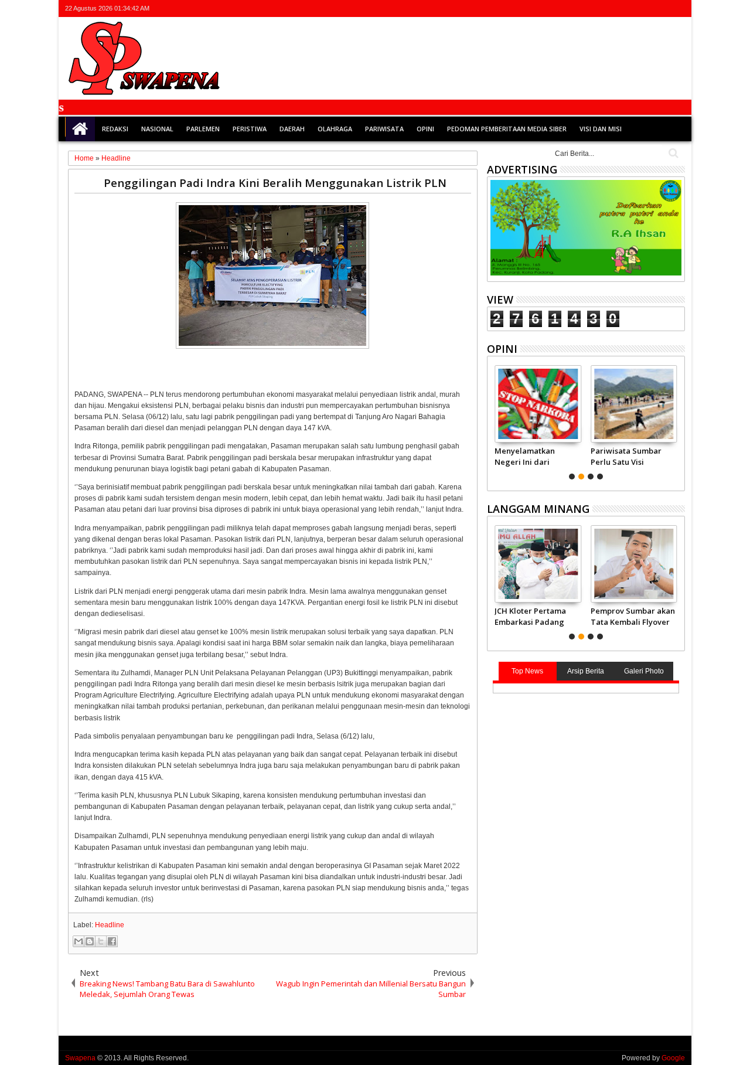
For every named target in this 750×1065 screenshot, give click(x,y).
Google (673, 1058)
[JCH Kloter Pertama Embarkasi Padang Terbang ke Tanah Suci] (538, 564)
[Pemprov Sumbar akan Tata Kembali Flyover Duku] (634, 564)
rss (662, 8)
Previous (677, 421)
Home (80, 129)
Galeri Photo (644, 671)
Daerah (292, 128)
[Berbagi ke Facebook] (112, 941)
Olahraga (335, 128)
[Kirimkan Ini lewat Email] (78, 941)
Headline (109, 925)
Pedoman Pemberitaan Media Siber (507, 128)
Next (495, 421)
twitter (616, 8)
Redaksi (115, 128)
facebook (631, 8)
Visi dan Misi (600, 128)
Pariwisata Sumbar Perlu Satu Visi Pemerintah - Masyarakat (626, 456)
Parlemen (203, 128)
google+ (646, 8)
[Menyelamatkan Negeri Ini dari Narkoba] (538, 404)
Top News (527, 671)
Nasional (157, 128)
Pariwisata (384, 128)
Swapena (80, 1058)
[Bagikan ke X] (101, 941)
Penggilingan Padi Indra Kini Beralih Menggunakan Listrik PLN (275, 182)
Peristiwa (250, 128)
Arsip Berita (585, 671)
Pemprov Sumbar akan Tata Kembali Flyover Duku (633, 616)
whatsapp (677, 8)
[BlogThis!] (90, 941)
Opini (425, 128)
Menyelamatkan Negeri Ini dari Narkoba (525, 456)
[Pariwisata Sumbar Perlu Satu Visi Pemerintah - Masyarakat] (634, 404)
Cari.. (672, 153)
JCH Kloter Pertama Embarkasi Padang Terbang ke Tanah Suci (530, 616)
